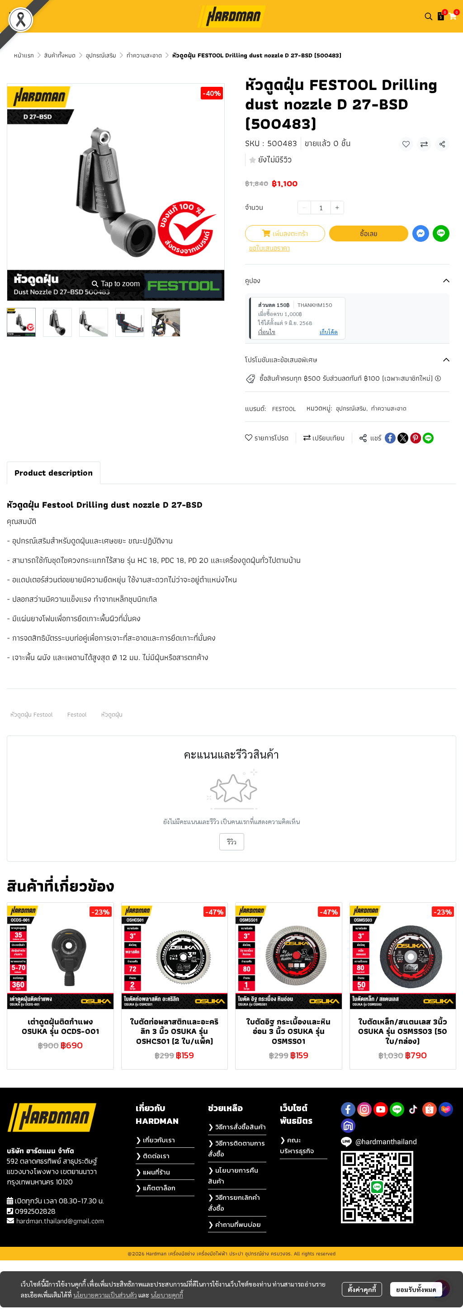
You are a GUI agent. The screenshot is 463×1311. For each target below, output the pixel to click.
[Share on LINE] (428, 438)
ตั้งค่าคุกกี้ (362, 1289)
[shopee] (429, 1109)
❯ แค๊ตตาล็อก (155, 1188)
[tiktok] (413, 1109)
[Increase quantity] (337, 207)
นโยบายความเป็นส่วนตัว (105, 1295)
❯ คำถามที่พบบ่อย (234, 1224)
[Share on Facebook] (390, 438)
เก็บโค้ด (329, 331)
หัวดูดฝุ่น (112, 714)
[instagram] (364, 1109)
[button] (428, 16)
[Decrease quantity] (304, 207)
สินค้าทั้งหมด (60, 55)
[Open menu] (14, 16)
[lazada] (446, 1109)
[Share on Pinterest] (415, 438)
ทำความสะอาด (144, 55)
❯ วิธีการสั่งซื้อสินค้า (237, 1127)
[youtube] (380, 1109)
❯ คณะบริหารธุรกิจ (297, 1145)
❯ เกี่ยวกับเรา (155, 1140)
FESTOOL (284, 409)
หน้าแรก (24, 55)
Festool (77, 714)
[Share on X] (402, 438)
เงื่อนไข (266, 331)
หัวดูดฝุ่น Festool (31, 714)
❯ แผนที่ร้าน (153, 1172)
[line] (397, 1109)
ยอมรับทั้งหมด (416, 1289)
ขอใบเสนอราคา (269, 248)
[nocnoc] (348, 1125)
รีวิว (231, 842)
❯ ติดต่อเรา (153, 1156)
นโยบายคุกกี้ (167, 1295)
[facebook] (348, 1109)
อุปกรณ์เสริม (101, 55)
